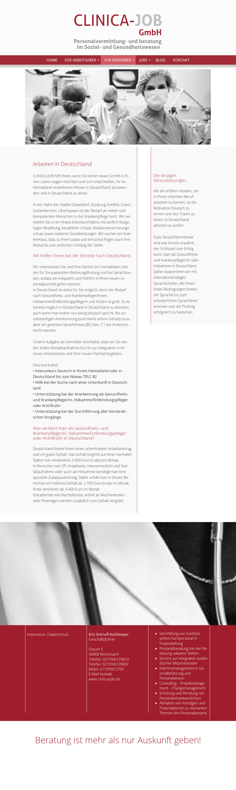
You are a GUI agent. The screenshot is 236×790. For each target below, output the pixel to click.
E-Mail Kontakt (100, 674)
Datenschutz (59, 634)
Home (52, 60)
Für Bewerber (117, 60)
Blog (160, 60)
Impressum (36, 634)
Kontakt (181, 60)
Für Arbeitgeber (80, 60)
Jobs (143, 60)
